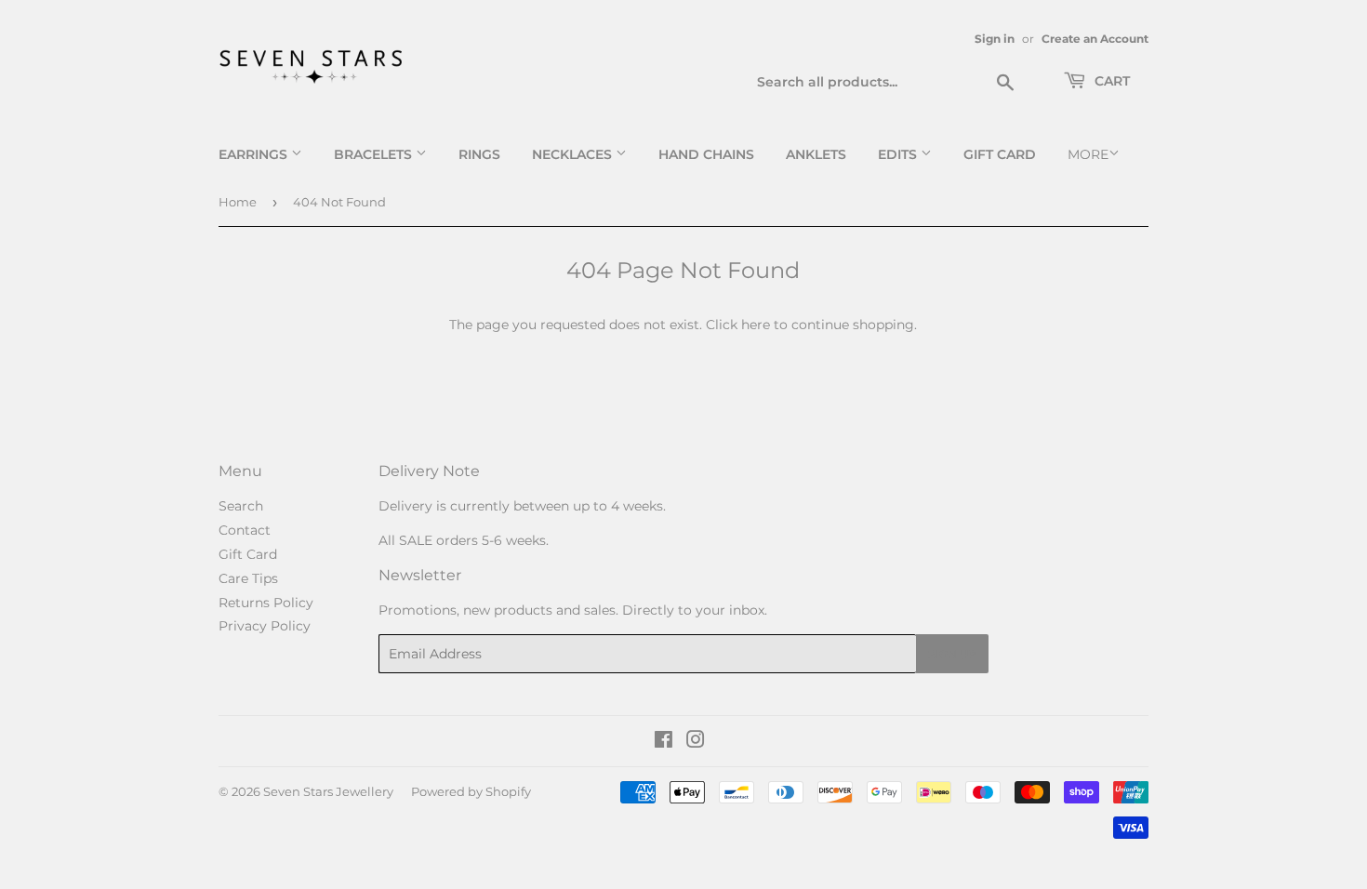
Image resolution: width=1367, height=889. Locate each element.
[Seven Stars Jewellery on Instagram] (695, 742)
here (755, 324)
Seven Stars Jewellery (328, 791)
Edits (899, 154)
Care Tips (248, 578)
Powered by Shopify (471, 791)
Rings (479, 154)
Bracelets (375, 154)
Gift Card (999, 154)
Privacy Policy (265, 625)
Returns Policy (266, 602)
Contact (245, 530)
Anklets (816, 154)
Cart (1110, 81)
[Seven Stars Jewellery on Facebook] (663, 742)
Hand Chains (706, 154)
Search (241, 506)
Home (238, 201)
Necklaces (574, 154)
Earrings (255, 154)
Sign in (995, 39)
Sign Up (952, 654)
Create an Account (1095, 39)
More (1088, 154)
